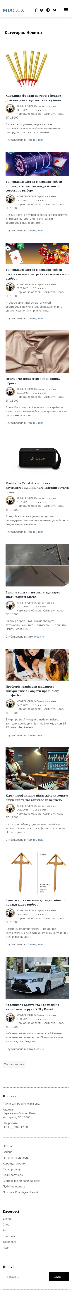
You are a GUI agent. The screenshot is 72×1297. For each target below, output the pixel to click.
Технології (9, 1242)
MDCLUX (13, 10)
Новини (31, 140)
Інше (40, 140)
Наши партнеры (13, 1175)
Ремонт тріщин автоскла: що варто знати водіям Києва (33, 594)
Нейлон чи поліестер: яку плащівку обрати (33, 381)
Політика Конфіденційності (20, 1192)
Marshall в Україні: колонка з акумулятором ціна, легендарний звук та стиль (37, 487)
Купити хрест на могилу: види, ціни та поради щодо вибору (35, 902)
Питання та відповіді (16, 1158)
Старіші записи (14, 1064)
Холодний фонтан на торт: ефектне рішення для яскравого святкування (34, 98)
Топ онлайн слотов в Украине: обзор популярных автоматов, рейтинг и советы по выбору (34, 186)
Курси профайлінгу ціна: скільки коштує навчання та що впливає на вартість (37, 797)
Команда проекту (14, 1163)
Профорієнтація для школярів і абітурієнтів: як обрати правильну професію (32, 690)
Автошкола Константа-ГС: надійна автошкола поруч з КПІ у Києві (32, 1007)
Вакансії (8, 1152)
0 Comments (39, 110)
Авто (29, 636)
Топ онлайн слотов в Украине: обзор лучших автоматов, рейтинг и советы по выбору (37, 274)
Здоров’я (9, 1236)
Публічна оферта (14, 1186)
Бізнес (7, 1219)
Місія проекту (11, 1169)
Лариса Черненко (46, 106)
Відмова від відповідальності (21, 1181)
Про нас (8, 1146)
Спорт (7, 1224)
